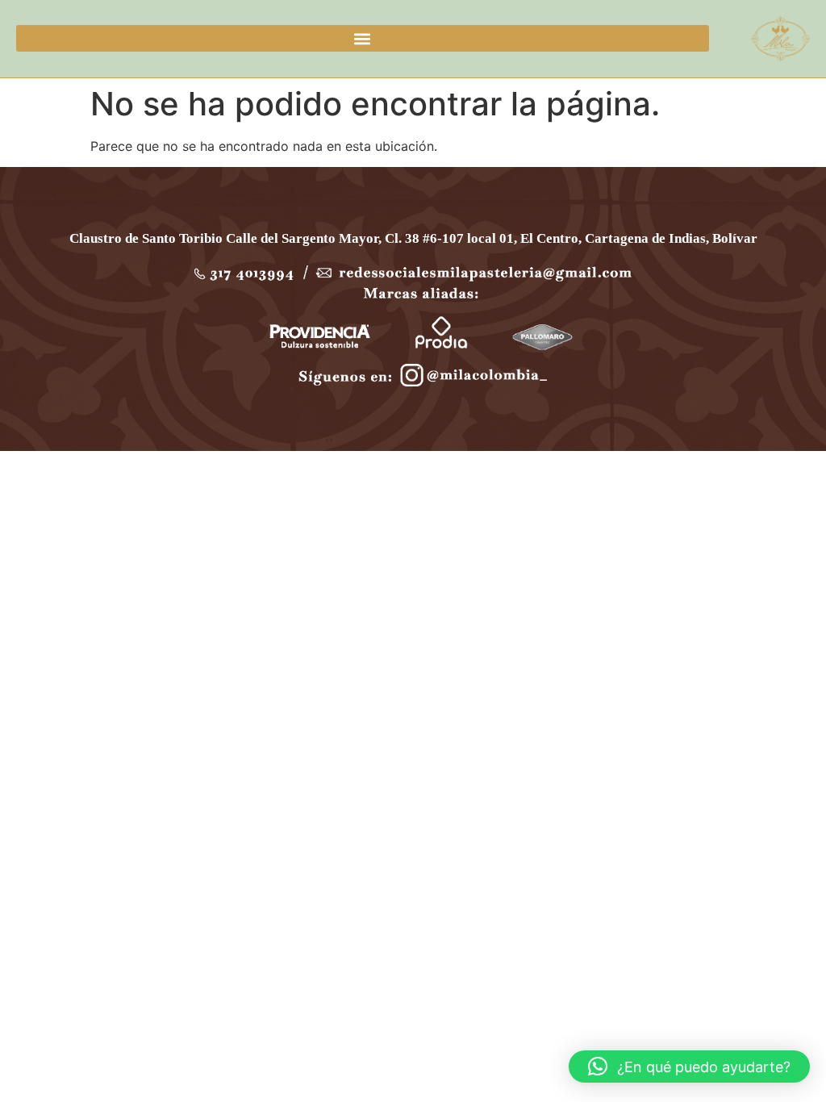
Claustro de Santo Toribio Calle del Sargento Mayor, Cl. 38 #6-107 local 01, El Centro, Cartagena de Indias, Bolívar (413, 238)
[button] (362, 38)
